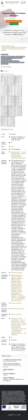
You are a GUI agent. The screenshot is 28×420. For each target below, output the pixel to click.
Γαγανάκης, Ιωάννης (16, 282)
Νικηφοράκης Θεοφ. (20, 299)
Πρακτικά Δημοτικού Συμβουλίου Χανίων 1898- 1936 (14, 47)
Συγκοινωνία (14, 318)
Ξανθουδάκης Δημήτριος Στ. (18, 308)
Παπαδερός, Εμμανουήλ (16, 275)
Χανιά (12, 146)
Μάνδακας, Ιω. (14, 296)
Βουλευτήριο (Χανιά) (16, 156)
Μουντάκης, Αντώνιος (16, 281)
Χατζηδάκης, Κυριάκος (16, 294)
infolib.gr (16, 414)
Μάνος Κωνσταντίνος (16, 314)
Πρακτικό (5, 375)
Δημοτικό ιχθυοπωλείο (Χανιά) (18, 158)
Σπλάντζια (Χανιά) (15, 152)
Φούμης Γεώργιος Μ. (16, 303)
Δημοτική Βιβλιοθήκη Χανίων (7, 46)
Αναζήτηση (15, 23)
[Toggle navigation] (3, 6)
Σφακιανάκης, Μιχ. (15, 293)
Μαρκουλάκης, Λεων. (16, 288)
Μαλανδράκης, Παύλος (16, 285)
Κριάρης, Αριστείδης (16, 276)
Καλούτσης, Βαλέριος (16, 284)
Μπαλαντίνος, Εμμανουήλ (17, 278)
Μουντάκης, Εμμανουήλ (16, 272)
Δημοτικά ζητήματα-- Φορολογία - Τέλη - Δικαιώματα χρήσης (18, 323)
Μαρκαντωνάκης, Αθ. (16, 287)
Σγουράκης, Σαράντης (16, 291)
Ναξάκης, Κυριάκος (15, 279)
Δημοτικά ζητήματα (17, 330)
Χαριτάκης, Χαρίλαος (16, 300)
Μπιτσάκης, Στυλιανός (16, 290)
